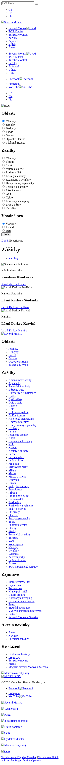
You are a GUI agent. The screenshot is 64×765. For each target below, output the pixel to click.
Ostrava (10, 135)
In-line (12, 431)
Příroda (10, 161)
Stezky (12, 531)
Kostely (13, 447)
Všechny (11, 121)
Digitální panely (32, 760)
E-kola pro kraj (17, 594)
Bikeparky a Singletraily (22, 392)
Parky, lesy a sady (19, 486)
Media (12, 663)
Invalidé (10, 227)
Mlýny (12, 470)
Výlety (12, 44)
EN (10, 12)
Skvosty (13, 515)
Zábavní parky (17, 557)
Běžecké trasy (16, 389)
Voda (11, 540)
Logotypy (14, 657)
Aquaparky (15, 383)
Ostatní (13, 482)
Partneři (13, 614)
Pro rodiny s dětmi (19, 495)
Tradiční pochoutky (19, 607)
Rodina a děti (13, 172)
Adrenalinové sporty (20, 380)
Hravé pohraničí (18, 591)
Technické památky (17, 186)
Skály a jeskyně (17, 508)
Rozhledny (15, 502)
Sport (9, 165)
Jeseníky (10, 124)
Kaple (12, 437)
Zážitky (13, 37)
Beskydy (11, 128)
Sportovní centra (18, 524)
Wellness (13, 553)
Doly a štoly (15, 402)
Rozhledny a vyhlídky (18, 179)
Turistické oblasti (18, 34)
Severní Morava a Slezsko (23, 617)
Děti (8, 230)
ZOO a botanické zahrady (23, 566)
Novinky (13, 635)
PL (10, 16)
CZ (10, 9)
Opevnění (14, 479)
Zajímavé (14, 41)
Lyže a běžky (13, 204)
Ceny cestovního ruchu (21, 601)
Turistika (11, 208)
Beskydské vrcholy (19, 386)
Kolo (11, 444)
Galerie (13, 405)
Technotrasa (15, 588)
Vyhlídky (14, 550)
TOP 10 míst (16, 31)
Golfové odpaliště (18, 412)
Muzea (12, 473)
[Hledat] (36, 4)
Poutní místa (15, 489)
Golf (8, 193)
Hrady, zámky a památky (20, 183)
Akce (12, 47)
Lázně (12, 454)
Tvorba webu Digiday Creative (18, 757)
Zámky (13, 563)
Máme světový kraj (19, 581)
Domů (5, 240)
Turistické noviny (18, 660)
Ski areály (14, 511)
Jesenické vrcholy (18, 434)
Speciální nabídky (19, 638)
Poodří (9, 131)
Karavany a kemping (17, 201)
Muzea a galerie (15, 168)
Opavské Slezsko (15, 139)
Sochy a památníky (19, 518)
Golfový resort (17, 415)
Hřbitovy (14, 428)
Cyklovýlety (15, 399)
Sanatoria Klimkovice (13, 284)
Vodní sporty (16, 544)
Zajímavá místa (17, 560)
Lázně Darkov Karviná (14, 330)
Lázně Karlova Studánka (15, 307)
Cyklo (9, 197)
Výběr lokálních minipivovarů (25, 610)
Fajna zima (15, 585)
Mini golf (14, 463)
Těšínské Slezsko (15, 142)
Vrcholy (13, 547)
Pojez (12, 604)
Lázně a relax (13, 190)
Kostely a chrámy (16, 176)
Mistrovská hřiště (18, 466)
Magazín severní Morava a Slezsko (28, 666)
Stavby (12, 528)
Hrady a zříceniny (19, 421)
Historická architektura (21, 418)
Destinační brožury (19, 654)
